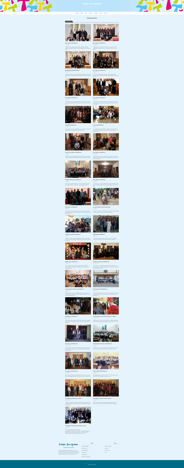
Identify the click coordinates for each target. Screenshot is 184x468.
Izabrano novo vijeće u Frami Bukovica (73, 152)
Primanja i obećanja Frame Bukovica (72, 234)
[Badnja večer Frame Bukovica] (78, 251)
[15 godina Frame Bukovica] (78, 114)
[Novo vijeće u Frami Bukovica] (78, 32)
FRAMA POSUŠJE (84, 448)
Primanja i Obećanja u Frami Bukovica (73, 179)
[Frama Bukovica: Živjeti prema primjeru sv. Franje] (78, 415)
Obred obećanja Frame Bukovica (100, 371)
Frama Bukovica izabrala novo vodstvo (73, 398)
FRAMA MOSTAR (84, 452)
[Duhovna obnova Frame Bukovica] (106, 278)
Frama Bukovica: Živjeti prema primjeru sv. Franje (75, 425)
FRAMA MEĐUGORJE (85, 450)
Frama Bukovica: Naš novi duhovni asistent (102, 398)
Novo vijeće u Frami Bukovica (71, 43)
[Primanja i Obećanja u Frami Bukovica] (78, 169)
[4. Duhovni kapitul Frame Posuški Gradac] (106, 196)
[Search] (108, 13)
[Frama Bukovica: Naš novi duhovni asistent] (106, 387)
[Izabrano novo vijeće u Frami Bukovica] (78, 141)
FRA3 (105, 452)
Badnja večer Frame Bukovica (71, 261)
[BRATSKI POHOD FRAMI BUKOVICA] (78, 59)
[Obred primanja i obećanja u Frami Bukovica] (78, 278)
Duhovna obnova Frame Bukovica (100, 289)
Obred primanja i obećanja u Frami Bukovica (74, 289)
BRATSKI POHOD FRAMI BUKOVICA (72, 70)
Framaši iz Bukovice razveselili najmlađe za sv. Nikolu (104, 316)
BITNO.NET (106, 448)
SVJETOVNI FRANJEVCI (108, 446)
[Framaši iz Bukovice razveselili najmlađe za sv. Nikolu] (106, 305)
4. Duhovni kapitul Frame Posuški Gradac (101, 207)
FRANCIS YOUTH (107, 450)
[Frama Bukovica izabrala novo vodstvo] (78, 387)
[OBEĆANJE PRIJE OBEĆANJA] (106, 223)
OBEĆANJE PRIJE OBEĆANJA (99, 234)
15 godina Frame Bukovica (70, 125)
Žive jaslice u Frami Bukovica (71, 316)
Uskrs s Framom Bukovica (98, 125)
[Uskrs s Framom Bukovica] (106, 114)
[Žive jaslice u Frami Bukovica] (78, 305)
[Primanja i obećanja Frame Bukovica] (78, 223)
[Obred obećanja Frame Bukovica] (106, 360)
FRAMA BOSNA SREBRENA (86, 456)
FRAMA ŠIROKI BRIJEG (85, 446)
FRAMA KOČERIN (84, 454)
